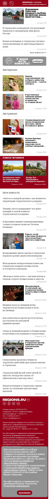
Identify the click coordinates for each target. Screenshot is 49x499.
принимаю (25, 492)
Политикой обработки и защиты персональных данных (21, 469)
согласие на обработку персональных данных (19, 462)
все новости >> (38, 52)
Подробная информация (12, 446)
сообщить (38, 61)
